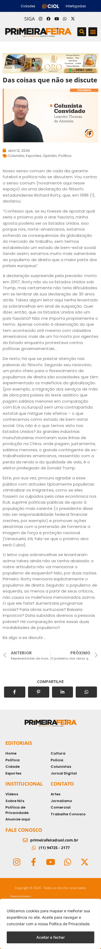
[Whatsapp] (65, 19)
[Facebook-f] (33, 862)
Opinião (50, 155)
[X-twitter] (73, 19)
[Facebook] (49, 19)
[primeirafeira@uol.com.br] (25, 840)
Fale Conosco (23, 830)
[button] (81, 31)
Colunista (16, 155)
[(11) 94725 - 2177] (34, 847)
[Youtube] (57, 19)
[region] (50, 924)
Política (64, 155)
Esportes (33, 155)
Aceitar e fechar (50, 937)
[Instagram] (41, 19)
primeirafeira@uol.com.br (54, 840)
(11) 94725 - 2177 (54, 847)
